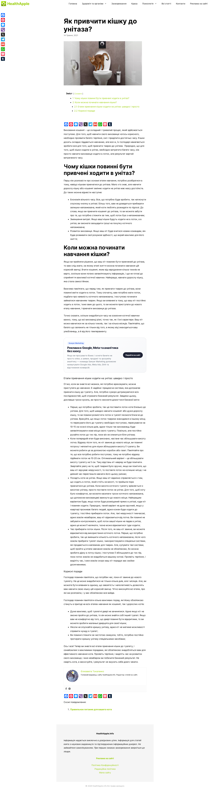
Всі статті (166, 3)
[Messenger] (2, 24)
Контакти (180, 3)
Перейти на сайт (132, 355)
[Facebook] (66, 689)
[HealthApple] (3, 3)
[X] (2, 34)
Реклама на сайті (199, 3)
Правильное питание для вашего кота (91, 709)
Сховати (78, 94)
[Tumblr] (2, 58)
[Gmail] (2, 44)
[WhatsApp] (2, 49)
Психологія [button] (147, 3)
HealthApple (18, 3)
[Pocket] (2, 54)
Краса (134, 3)
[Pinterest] (69, 689)
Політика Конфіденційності (105, 765)
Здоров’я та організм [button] (92, 3)
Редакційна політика (105, 769)
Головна (73, 3)
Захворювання (119, 3)
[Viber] (2, 29)
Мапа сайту (105, 772)
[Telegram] (2, 39)
